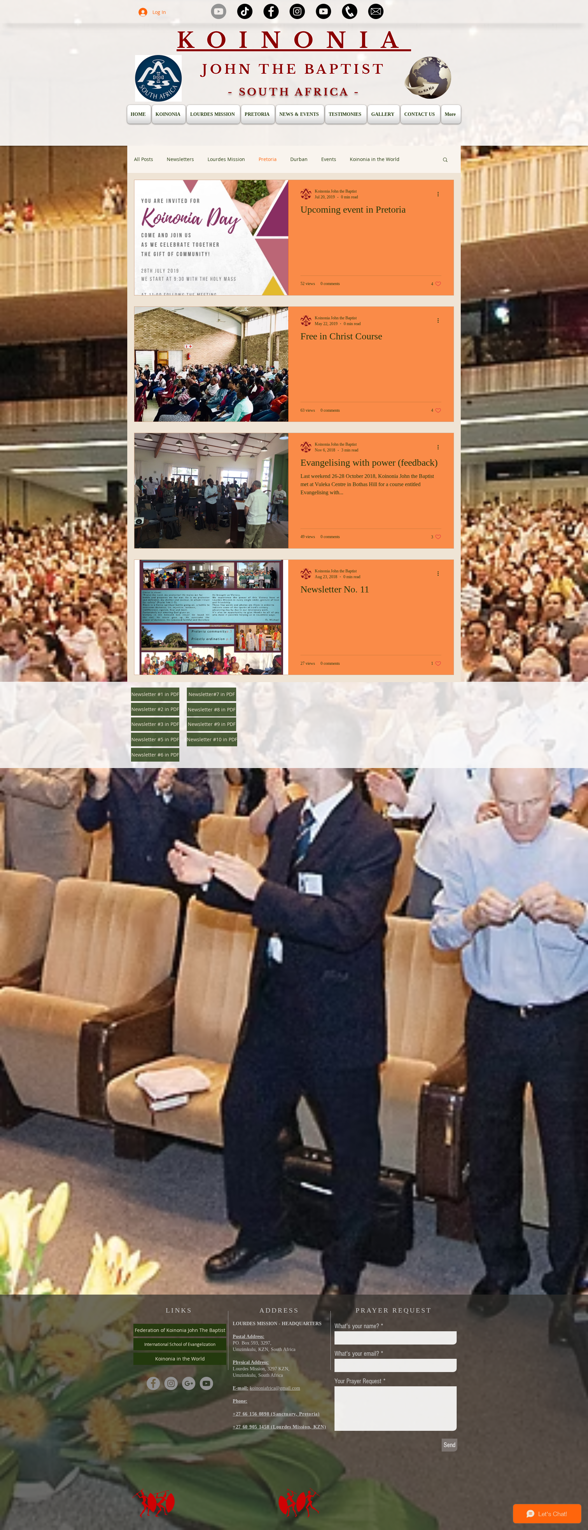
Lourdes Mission (226, 159)
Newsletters (180, 159)
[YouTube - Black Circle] (323, 11)
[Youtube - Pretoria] (218, 11)
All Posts (143, 159)
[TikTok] (244, 11)
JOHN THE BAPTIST (294, 69)
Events (328, 159)
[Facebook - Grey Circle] (153, 1383)
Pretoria (268, 159)
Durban (299, 159)
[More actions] (440, 194)
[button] (445, 160)
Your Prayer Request (357, 1381)
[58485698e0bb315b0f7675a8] (375, 11)
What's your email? (356, 1353)
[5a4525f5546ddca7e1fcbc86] (349, 11)
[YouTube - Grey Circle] (206, 1383)
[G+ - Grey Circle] (188, 1383)
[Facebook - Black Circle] (271, 11)
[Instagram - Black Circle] (297, 11)
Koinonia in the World (374, 159)
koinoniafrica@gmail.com (275, 1388)
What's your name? (356, 1326)
